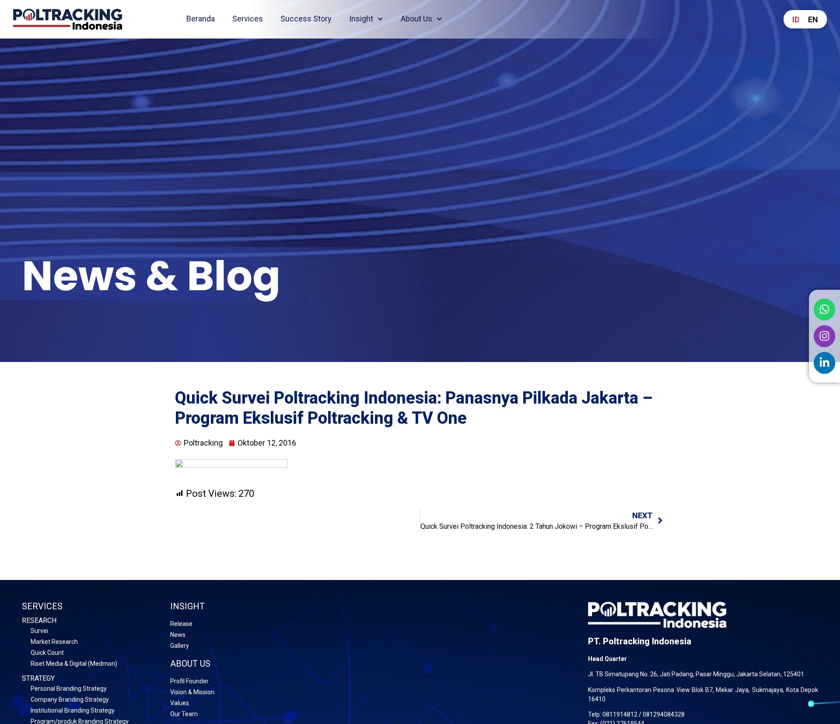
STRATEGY (38, 678)
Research (39, 620)
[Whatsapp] (825, 309)
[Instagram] (825, 336)
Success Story (306, 18)
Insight (361, 18)
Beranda (200, 18)
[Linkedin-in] (825, 363)
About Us (416, 18)
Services (247, 18)
